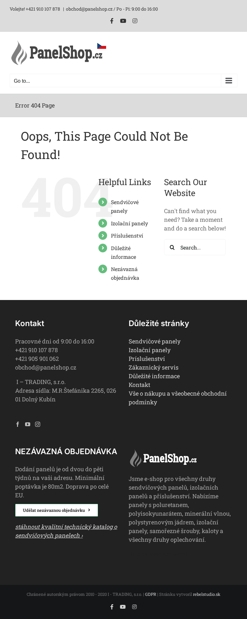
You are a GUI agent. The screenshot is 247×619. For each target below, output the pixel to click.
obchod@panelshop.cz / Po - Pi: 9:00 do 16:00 (112, 9)
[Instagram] (37, 424)
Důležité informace (154, 376)
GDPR (150, 594)
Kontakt (139, 385)
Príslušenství (147, 358)
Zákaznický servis (153, 367)
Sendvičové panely (154, 341)
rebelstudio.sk (206, 594)
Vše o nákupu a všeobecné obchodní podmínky (178, 397)
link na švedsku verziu (160, 554)
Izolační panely (129, 223)
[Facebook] (17, 424)
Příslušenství (127, 235)
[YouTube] (27, 424)
